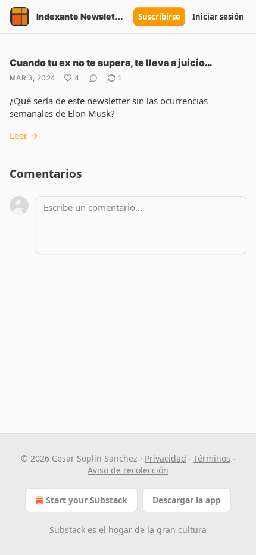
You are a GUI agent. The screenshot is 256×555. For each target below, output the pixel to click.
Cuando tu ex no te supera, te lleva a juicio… (111, 62)
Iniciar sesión (218, 16)
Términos (211, 458)
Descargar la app (186, 500)
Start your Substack (86, 500)
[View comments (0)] (93, 78)
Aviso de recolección (128, 470)
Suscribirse (159, 16)
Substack (67, 529)
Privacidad (165, 458)
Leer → (24, 135)
